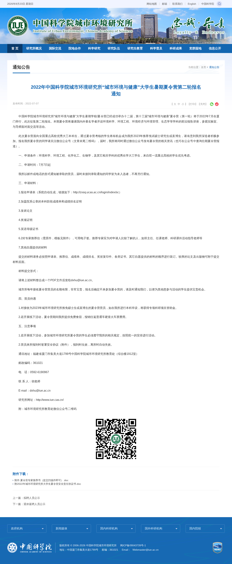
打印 (192, 104)
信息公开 (215, 48)
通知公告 (214, 67)
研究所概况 (34, 48)
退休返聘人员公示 (34, 504)
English (192, 4)
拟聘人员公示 (32, 497)
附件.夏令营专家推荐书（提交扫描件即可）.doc (41, 480)
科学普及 (156, 48)
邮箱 (164, 4)
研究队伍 (114, 48)
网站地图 (152, 4)
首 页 (14, 48)
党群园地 (195, 48)
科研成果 (176, 48)
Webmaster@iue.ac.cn (145, 549)
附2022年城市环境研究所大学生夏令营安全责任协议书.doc (47, 483)
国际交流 (55, 48)
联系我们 (177, 4)
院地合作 (75, 48)
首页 (203, 67)
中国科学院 (207, 4)
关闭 (202, 104)
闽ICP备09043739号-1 (133, 545)
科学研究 (94, 48)
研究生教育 (135, 48)
